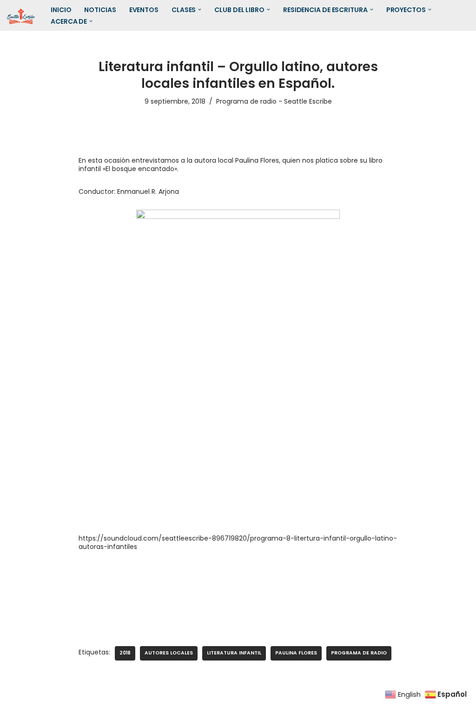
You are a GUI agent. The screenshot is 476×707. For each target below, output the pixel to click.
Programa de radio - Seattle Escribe (274, 101)
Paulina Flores (296, 652)
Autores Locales (169, 652)
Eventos (144, 9)
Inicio (61, 9)
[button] (199, 9)
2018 (125, 652)
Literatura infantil (234, 652)
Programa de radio (359, 652)
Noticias (100, 9)
